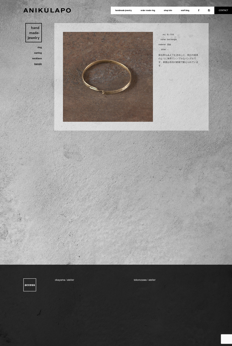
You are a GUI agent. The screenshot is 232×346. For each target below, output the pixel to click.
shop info (168, 10)
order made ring (148, 10)
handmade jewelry (123, 10)
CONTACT (223, 10)
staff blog (185, 10)
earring (38, 52)
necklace (37, 58)
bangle (38, 63)
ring (40, 47)
